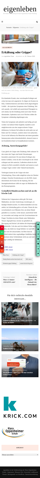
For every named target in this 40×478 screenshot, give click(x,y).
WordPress (21, 474)
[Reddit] (2, 237)
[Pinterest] (2, 227)
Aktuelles (6, 346)
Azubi (12, 318)
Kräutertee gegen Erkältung (9, 263)
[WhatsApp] (2, 232)
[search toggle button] (37, 22)
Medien (17, 318)
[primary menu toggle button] (2, 22)
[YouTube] (2, 246)
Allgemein (7, 47)
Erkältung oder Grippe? (18, 255)
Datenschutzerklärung (31, 474)
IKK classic (29, 259)
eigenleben (20, 9)
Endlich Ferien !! (8, 348)
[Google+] (2, 242)
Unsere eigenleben (21, 370)
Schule (19, 346)
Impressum (11, 472)
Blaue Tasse (6, 255)
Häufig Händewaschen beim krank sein (12, 259)
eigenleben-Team (9, 56)
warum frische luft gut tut (26, 263)
